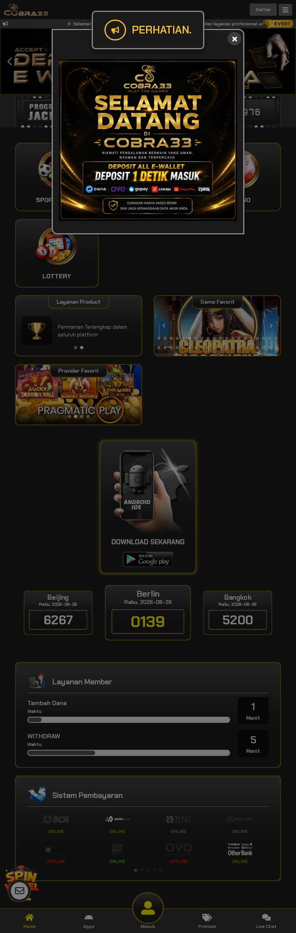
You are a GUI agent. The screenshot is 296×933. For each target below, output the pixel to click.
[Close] (234, 38)
